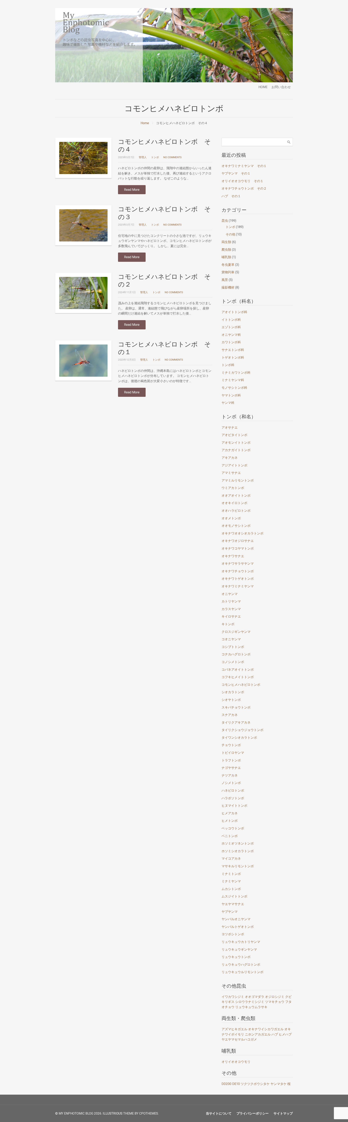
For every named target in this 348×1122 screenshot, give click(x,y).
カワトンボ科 (231, 342)
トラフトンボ (231, 760)
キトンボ (228, 624)
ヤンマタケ (278, 1084)
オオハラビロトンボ (236, 511)
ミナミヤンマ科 (233, 380)
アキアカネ (230, 458)
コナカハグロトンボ (236, 654)
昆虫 (225, 221)
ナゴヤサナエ (231, 768)
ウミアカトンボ (233, 488)
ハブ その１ (231, 196)
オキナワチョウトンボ (238, 571)
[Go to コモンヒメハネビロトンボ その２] (83, 293)
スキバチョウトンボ (236, 707)
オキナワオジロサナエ (238, 541)
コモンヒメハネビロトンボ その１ (164, 348)
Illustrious (112, 1113)
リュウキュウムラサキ (251, 1007)
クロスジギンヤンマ (236, 632)
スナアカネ (230, 715)
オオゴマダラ (254, 997)
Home (145, 123)
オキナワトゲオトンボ (238, 579)
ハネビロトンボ (233, 790)
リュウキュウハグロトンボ (241, 964)
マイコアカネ (231, 858)
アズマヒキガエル (234, 1029)
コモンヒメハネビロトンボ (241, 685)
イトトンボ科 (231, 320)
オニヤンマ (230, 594)
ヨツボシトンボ (233, 934)
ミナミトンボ (231, 874)
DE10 (236, 1084)
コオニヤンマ (231, 639)
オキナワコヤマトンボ (238, 548)
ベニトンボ (230, 836)
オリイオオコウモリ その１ (242, 181)
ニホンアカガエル (258, 1034)
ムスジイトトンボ (234, 896)
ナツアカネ (230, 775)
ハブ (274, 1034)
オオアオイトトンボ (236, 495)
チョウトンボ (231, 745)
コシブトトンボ (233, 647)
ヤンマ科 (228, 403)
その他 (230, 234)
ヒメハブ (285, 1034)
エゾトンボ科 (231, 327)
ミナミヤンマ (231, 881)
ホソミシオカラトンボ (238, 851)
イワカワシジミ (233, 997)
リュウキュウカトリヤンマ (241, 942)
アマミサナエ (231, 473)
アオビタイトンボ (234, 435)
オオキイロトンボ (234, 503)
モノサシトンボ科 (234, 388)
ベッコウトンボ (233, 828)
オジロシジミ (274, 997)
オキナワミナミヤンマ (238, 586)
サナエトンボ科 (233, 350)
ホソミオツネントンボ (238, 843)
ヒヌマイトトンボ (234, 805)
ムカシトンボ (231, 889)
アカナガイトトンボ (236, 450)
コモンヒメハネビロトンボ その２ (164, 280)
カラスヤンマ (231, 609)
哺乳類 (226, 257)
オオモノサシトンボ (236, 526)
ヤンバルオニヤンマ (236, 919)
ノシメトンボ (231, 783)
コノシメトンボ (233, 662)
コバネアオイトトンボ (238, 669)
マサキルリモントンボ (238, 866)
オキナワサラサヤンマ (238, 563)
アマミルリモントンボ (238, 480)
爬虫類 (226, 250)
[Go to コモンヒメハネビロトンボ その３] (83, 225)
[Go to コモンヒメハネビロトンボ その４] (83, 158)
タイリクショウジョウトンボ (242, 730)
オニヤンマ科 (231, 335)
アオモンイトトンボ (236, 442)
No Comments (172, 157)
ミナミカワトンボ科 (236, 372)
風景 (225, 280)
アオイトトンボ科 (234, 312)
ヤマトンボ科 (231, 395)
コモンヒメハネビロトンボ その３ (164, 213)
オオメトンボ (231, 518)
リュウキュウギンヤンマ (239, 949)
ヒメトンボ (230, 821)
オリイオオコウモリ (236, 1062)
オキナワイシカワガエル (266, 1029)
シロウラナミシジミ (249, 1002)
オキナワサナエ (233, 556)
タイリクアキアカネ (236, 722)
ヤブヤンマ (230, 912)
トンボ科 (228, 365)
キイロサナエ (231, 616)
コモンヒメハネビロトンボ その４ (164, 145)
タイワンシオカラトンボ (239, 737)
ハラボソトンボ (233, 798)
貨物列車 (228, 272)
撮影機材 (228, 287)
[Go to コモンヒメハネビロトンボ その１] (83, 360)
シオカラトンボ (233, 692)
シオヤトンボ (231, 700)
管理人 (143, 157)
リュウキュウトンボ (236, 957)
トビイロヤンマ (233, 753)
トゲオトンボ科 (233, 357)
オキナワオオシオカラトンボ (242, 533)
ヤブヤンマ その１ (236, 173)
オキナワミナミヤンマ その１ (244, 166)
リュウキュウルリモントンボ (242, 972)
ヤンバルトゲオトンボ (238, 927)
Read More (132, 190)
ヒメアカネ (230, 813)
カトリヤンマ (231, 601)
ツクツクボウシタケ (255, 1084)
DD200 (226, 1084)
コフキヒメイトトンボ (238, 677)
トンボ (155, 157)
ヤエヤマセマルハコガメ (239, 1039)
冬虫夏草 (228, 265)
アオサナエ (230, 427)
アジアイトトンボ (234, 465)
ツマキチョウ (274, 1002)
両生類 (226, 242)
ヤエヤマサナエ (233, 904)
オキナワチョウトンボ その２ (244, 188)
